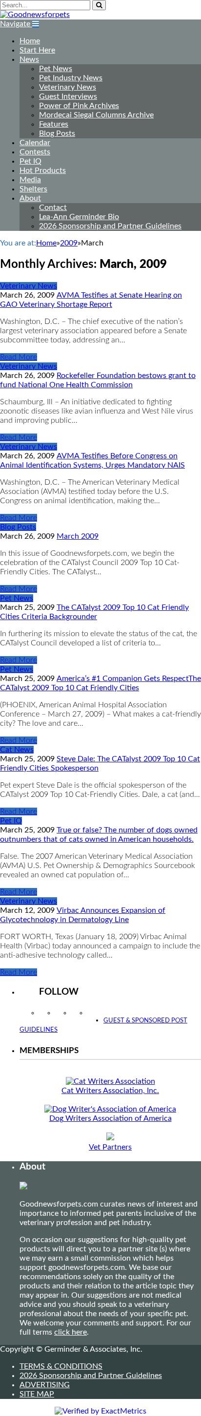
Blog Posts (57, 133)
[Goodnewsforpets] (35, 15)
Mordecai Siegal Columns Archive (96, 115)
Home (30, 41)
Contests (35, 152)
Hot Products (43, 170)
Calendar (35, 143)
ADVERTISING (45, 1385)
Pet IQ (30, 161)
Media (30, 180)
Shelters (33, 189)
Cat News (17, 750)
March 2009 (78, 536)
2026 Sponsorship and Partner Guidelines (110, 226)
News (29, 59)
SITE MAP (37, 1394)
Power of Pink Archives (79, 106)
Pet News (55, 69)
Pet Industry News (70, 78)
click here (70, 1332)
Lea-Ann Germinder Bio (79, 217)
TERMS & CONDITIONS (61, 1366)
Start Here (37, 50)
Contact (53, 207)
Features (53, 124)
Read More (18, 357)
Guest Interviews (68, 96)
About (30, 198)
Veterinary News (67, 87)
